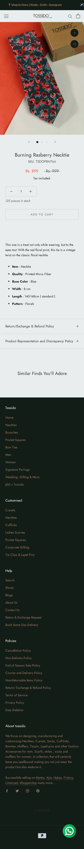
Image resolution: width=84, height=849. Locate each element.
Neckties (11, 425)
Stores (9, 587)
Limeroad (11, 783)
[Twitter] (17, 790)
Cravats (10, 510)
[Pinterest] (37, 790)
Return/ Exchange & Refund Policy (28, 687)
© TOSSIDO (42, 810)
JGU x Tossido (14, 484)
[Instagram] (27, 790)
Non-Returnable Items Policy (23, 680)
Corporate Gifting (17, 547)
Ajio (49, 777)
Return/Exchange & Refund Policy (29, 326)
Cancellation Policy (18, 650)
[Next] (55, 142)
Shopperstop (28, 783)
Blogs (9, 595)
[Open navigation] (6, 16)
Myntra (40, 777)
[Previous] (29, 142)
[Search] (70, 16)
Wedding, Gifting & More (22, 477)
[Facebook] (7, 790)
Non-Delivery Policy (18, 658)
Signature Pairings (17, 469)
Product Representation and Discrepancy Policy (39, 341)
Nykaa (58, 777)
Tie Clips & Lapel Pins (19, 554)
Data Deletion (14, 710)
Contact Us (12, 610)
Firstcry (68, 777)
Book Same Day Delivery (21, 625)
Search (10, 580)
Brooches (11, 432)
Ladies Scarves (15, 532)
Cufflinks (11, 525)
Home (9, 417)
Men (8, 454)
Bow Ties (11, 447)
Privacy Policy (14, 702)
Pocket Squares (15, 440)
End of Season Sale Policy (22, 665)
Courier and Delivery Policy (23, 673)
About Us (11, 602)
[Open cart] (78, 16)
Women (10, 462)
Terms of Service (16, 695)
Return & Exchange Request (23, 617)
